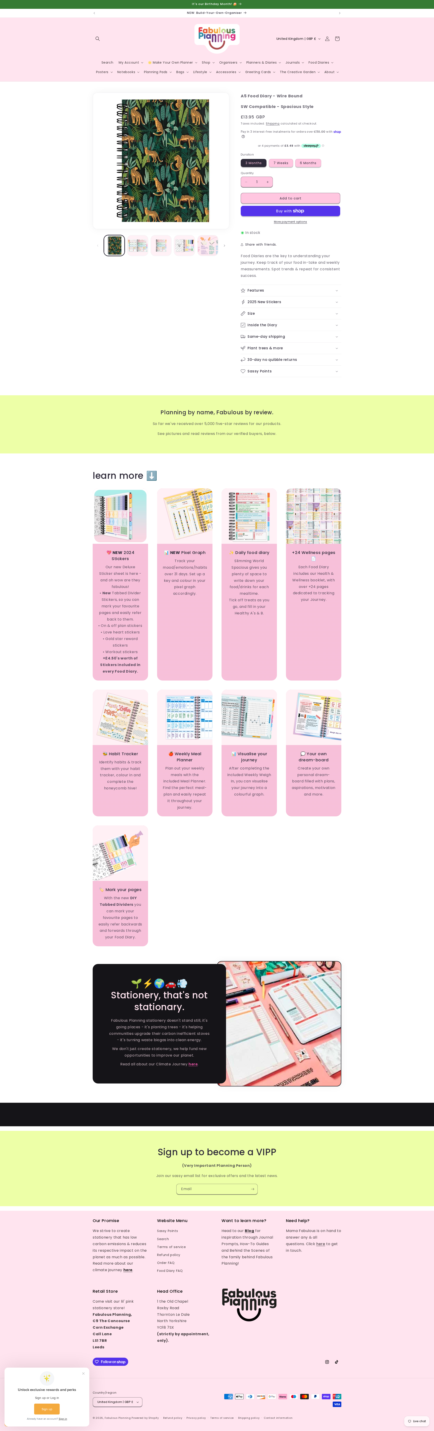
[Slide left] (98, 246)
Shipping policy (249, 1418)
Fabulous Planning (118, 1418)
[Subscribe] (252, 1189)
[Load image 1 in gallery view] (114, 245)
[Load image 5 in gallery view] (207, 245)
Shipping (273, 123)
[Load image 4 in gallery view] (184, 245)
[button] (98, 39)
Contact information (278, 1418)
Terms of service (171, 1247)
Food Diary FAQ (170, 1270)
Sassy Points (167, 1231)
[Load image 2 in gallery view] (137, 245)
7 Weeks (281, 163)
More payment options (290, 222)
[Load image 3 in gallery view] (161, 245)
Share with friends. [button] (261, 244)
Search (163, 1239)
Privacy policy (196, 1418)
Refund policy (168, 1255)
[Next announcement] (340, 13)
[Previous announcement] (94, 13)
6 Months (308, 163)
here (320, 1243)
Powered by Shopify (145, 1418)
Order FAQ (166, 1263)
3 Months (253, 163)
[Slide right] (224, 246)
